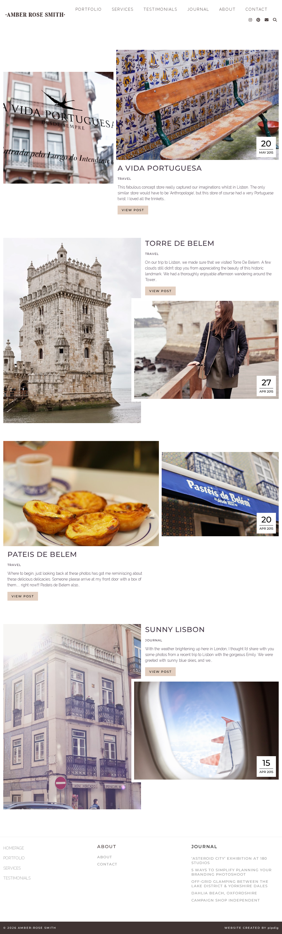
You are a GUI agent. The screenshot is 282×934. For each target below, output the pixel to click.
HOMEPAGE (13, 848)
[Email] (267, 20)
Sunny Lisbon (175, 629)
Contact (107, 864)
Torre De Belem (180, 243)
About (104, 857)
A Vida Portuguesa (160, 168)
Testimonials (160, 9)
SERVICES (123, 9)
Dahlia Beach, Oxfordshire (224, 893)
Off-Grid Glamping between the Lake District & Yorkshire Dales (230, 883)
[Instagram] (251, 20)
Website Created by (251, 928)
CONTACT (257, 9)
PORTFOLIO (88, 9)
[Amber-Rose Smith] (35, 14)
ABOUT (227, 9)
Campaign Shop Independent (225, 900)
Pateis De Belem (42, 554)
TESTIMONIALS (17, 878)
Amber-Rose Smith (37, 928)
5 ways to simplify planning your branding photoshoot (231, 872)
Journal (153, 640)
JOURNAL (198, 9)
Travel (124, 179)
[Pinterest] (258, 20)
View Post (133, 210)
